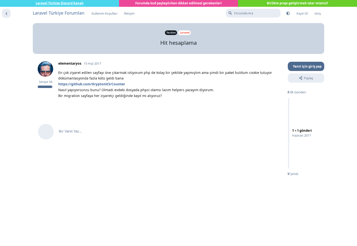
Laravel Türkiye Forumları (59, 13)
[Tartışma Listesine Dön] (6, 13)
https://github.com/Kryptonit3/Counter (91, 84)
